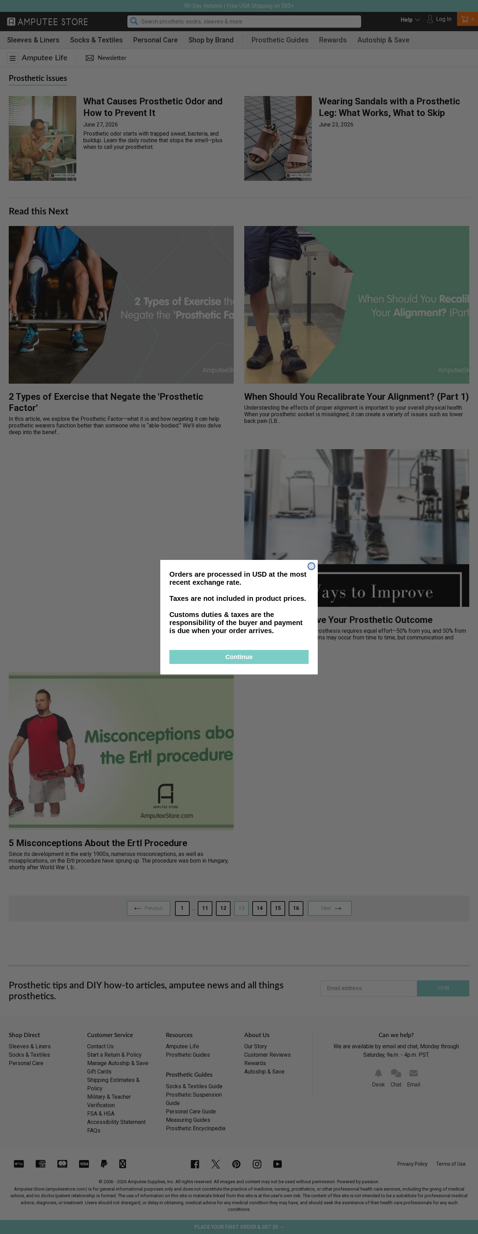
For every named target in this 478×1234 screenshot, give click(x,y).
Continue (239, 656)
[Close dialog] (311, 566)
